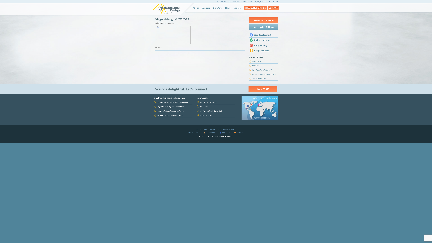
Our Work (217, 7)
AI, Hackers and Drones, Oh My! (264, 74)
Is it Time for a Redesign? (262, 70)
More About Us (202, 98)
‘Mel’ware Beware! (259, 78)
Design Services (261, 50)
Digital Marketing (262, 40)
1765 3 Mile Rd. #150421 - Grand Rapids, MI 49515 (217, 129)
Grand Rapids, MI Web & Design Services (169, 98)
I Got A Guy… (257, 61)
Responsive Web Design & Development (173, 102)
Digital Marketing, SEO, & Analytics (171, 106)
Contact (237, 7)
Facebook (226, 133)
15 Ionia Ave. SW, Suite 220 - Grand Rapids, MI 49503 (248, 2)
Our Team (204, 106)
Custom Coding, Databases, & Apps (171, 111)
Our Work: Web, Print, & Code (211, 111)
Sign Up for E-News (263, 27)
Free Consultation (255, 7)
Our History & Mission (208, 102)
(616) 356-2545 (221, 2)
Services (206, 7)
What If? (255, 66)
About (196, 7)
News (227, 7)
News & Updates (206, 115)
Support (273, 7)
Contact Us (211, 133)
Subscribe (240, 133)
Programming (260, 45)
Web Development (262, 35)
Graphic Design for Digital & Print (170, 115)
